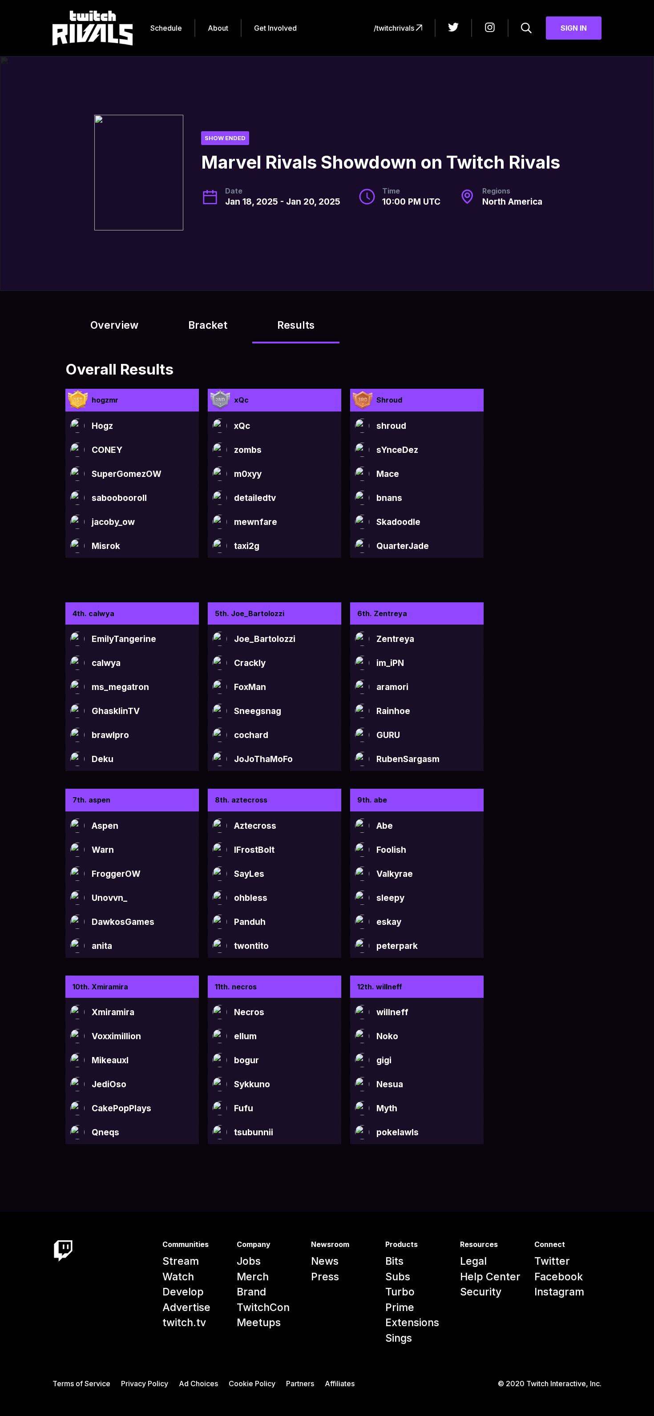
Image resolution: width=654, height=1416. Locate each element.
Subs (397, 1277)
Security (480, 1292)
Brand (251, 1292)
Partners (300, 1383)
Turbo (400, 1292)
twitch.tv (184, 1322)
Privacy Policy (144, 1383)
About (218, 28)
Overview (114, 325)
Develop (183, 1292)
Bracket (207, 325)
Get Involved (275, 28)
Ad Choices (198, 1383)
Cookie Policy (252, 1383)
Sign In (574, 28)
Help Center (490, 1277)
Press (325, 1277)
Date (233, 191)
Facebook (558, 1277)
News (325, 1261)
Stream (180, 1261)
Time (391, 191)
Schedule (166, 28)
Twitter (552, 1261)
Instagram (559, 1292)
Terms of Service (81, 1383)
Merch (253, 1277)
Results (296, 325)
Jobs (249, 1261)
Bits (394, 1261)
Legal (473, 1261)
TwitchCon (263, 1307)
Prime (399, 1307)
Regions (496, 191)
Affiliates (340, 1383)
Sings (398, 1338)
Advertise (186, 1307)
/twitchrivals (395, 28)
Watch (178, 1277)
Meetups (259, 1322)
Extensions (412, 1322)
